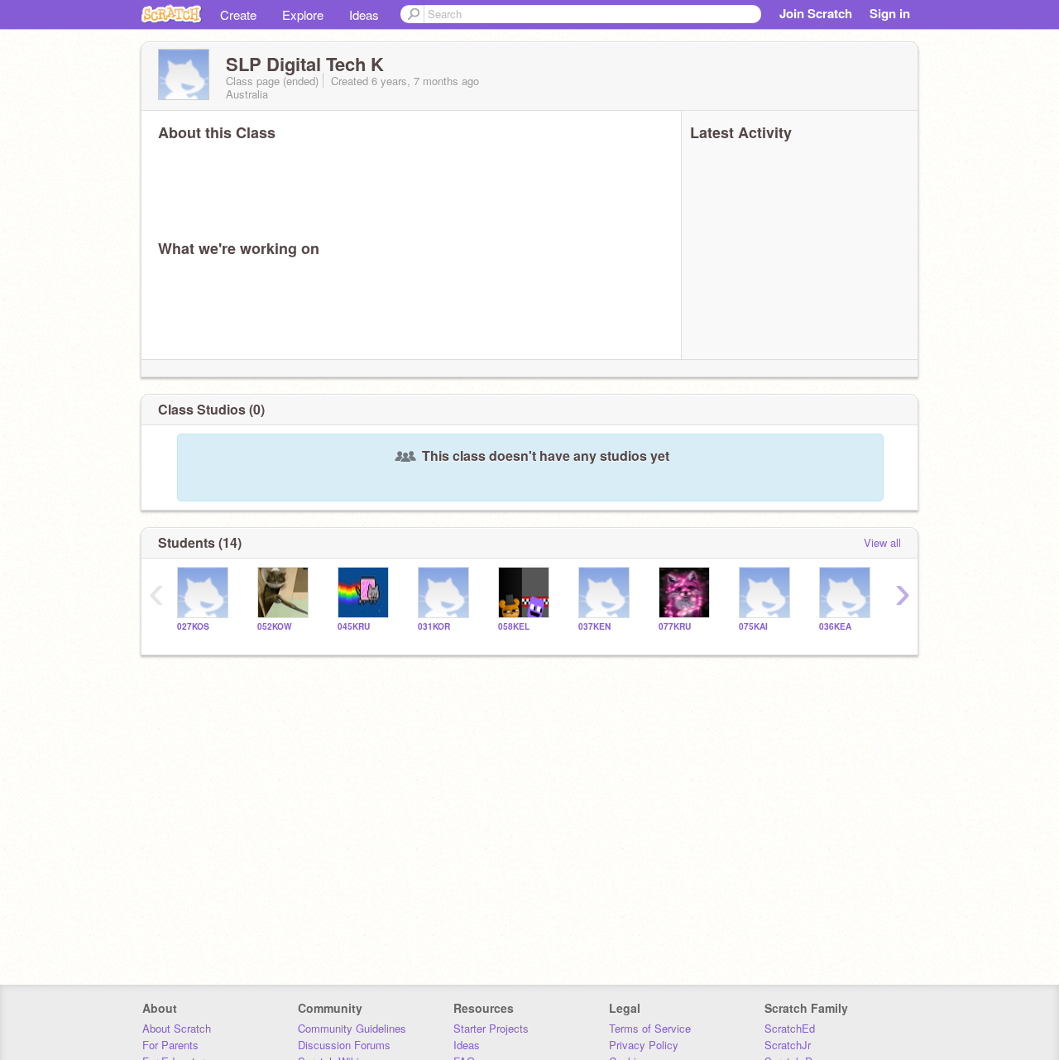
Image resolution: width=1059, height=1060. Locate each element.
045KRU (354, 626)
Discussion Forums (344, 1045)
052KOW (274, 626)
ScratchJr (787, 1045)
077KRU (675, 626)
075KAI (753, 626)
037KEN (594, 626)
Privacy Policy (643, 1045)
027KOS (193, 626)
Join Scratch (815, 13)
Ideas (364, 14)
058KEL (514, 626)
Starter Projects (491, 1028)
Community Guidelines (352, 1028)
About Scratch (176, 1028)
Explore (302, 14)
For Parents (170, 1045)
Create (238, 14)
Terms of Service (650, 1028)
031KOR (434, 626)
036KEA (835, 626)
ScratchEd (789, 1028)
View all (882, 542)
